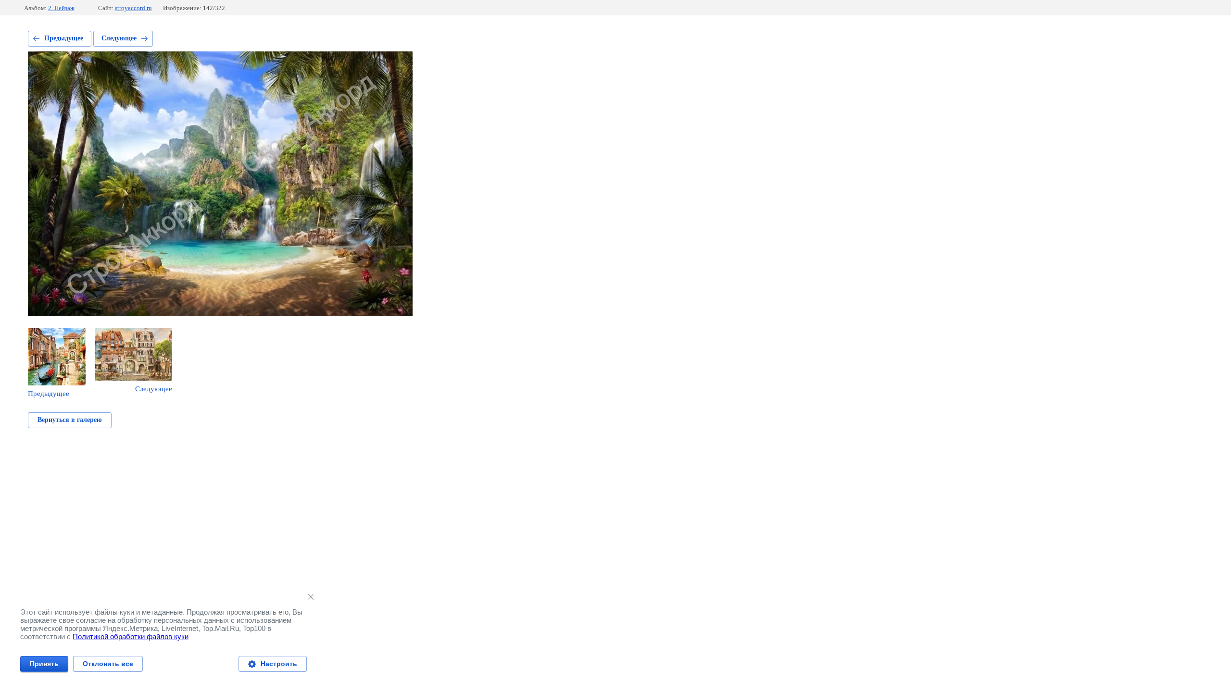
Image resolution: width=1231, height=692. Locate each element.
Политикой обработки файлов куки (130, 636)
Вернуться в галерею (70, 419)
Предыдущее (63, 38)
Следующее (119, 38)
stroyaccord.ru (133, 8)
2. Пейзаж (61, 8)
